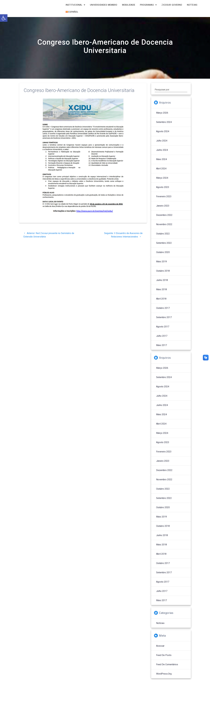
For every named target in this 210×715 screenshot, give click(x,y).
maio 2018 (161, 289)
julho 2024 (161, 140)
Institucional (74, 5)
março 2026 (162, 112)
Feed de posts (163, 655)
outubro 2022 (163, 233)
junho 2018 (162, 280)
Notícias (192, 5)
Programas (147, 5)
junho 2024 (162, 150)
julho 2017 (161, 336)
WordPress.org (164, 673)
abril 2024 (161, 168)
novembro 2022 (164, 224)
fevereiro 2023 (163, 196)
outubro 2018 (163, 270)
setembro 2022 (164, 243)
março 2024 (162, 177)
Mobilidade (128, 5)
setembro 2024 (164, 122)
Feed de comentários (167, 664)
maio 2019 (161, 261)
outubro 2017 (163, 308)
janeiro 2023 (162, 205)
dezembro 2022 (164, 215)
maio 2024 (161, 159)
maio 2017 (161, 345)
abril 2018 (161, 298)
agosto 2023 (162, 187)
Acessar (160, 645)
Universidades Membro (103, 5)
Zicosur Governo (172, 5)
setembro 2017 (164, 317)
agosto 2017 (162, 326)
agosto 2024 (162, 131)
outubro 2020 (163, 252)
